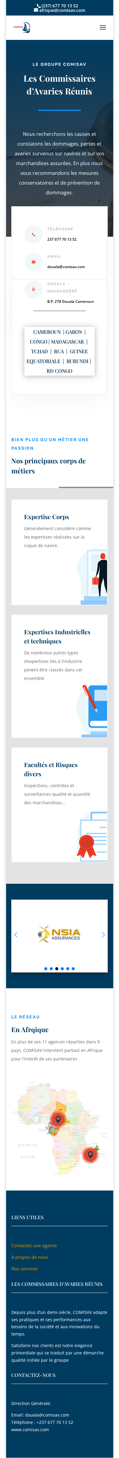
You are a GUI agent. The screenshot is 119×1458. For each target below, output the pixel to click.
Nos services (24, 1268)
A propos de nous (29, 1257)
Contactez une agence (34, 1245)
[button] (103, 934)
